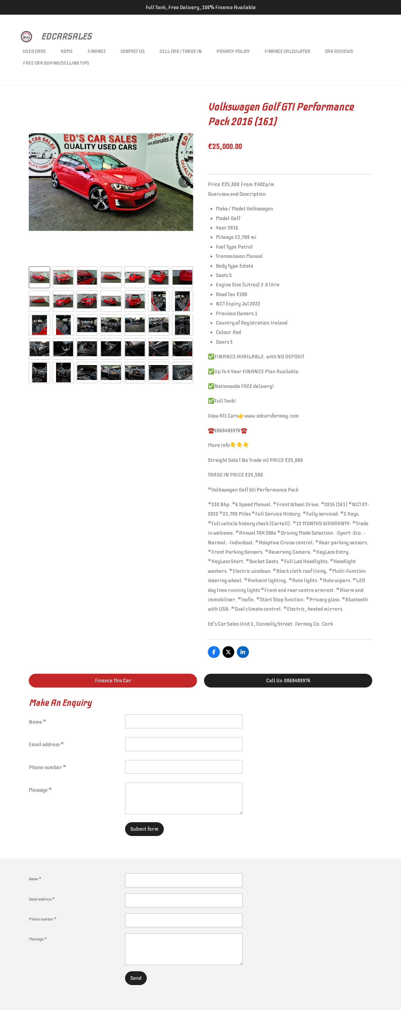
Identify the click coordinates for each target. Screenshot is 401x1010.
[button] (39, 277)
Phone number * (47, 767)
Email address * (46, 744)
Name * (37, 722)
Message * (40, 790)
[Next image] (184, 182)
